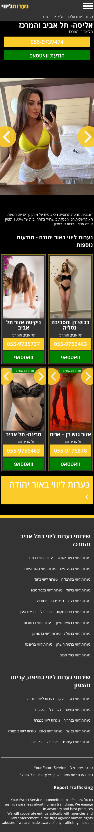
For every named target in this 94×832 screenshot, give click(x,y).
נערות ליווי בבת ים (40, 557)
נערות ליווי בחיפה (77, 709)
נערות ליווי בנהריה (76, 720)
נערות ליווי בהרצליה (75, 579)
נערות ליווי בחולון (45, 579)
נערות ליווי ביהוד (78, 590)
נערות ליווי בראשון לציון (73, 622)
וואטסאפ (70, 357)
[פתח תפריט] (88, 6)
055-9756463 (70, 343)
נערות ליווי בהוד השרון (39, 568)
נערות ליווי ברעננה (38, 644)
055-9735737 (23, 343)
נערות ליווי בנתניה (50, 600)
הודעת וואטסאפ (47, 55)
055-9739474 (47, 41)
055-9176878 (70, 450)
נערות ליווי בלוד (78, 600)
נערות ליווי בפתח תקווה (73, 611)
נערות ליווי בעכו (50, 731)
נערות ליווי (86, 16)
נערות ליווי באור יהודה (49, 484)
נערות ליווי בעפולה (22, 731)
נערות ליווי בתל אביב (75, 655)
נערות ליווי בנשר (78, 731)
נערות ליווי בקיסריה (76, 741)
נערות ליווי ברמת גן (46, 633)
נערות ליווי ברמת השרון (73, 644)
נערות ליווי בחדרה (40, 698)
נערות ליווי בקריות (44, 741)
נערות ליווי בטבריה (47, 709)
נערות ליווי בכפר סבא (46, 590)
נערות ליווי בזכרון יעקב (73, 698)
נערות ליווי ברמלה (77, 633)
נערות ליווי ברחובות (38, 622)
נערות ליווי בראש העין (36, 611)
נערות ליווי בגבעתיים (75, 568)
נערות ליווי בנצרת (47, 720)
